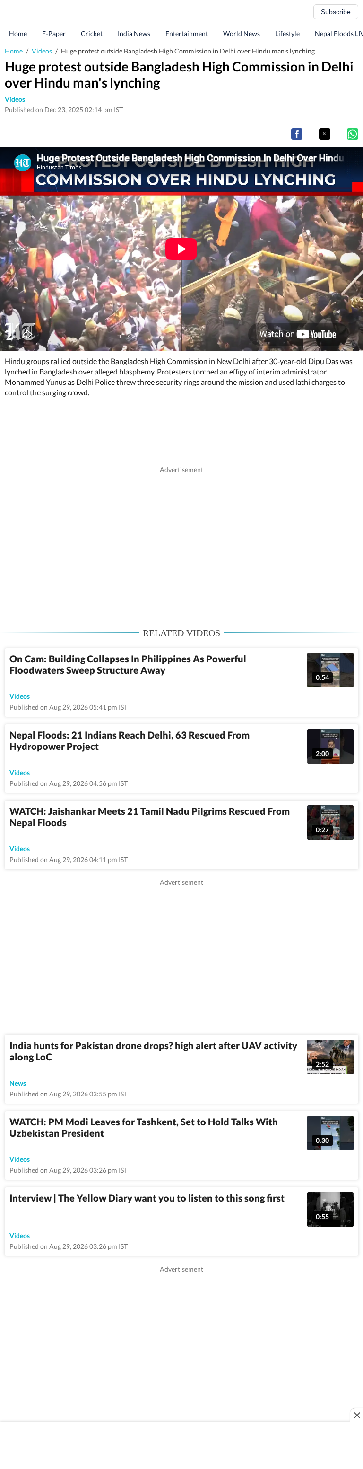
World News (241, 33)
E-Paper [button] (54, 33)
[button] (296, 134)
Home (18, 33)
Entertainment (186, 33)
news (17, 1083)
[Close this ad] (356, 1415)
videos (15, 99)
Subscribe (336, 12)
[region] (181, 540)
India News (134, 33)
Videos (42, 51)
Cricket (92, 33)
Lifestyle (287, 33)
